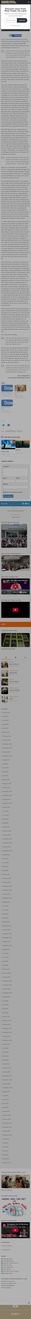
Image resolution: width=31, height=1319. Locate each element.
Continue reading (15, 25)
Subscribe (22, 20)
